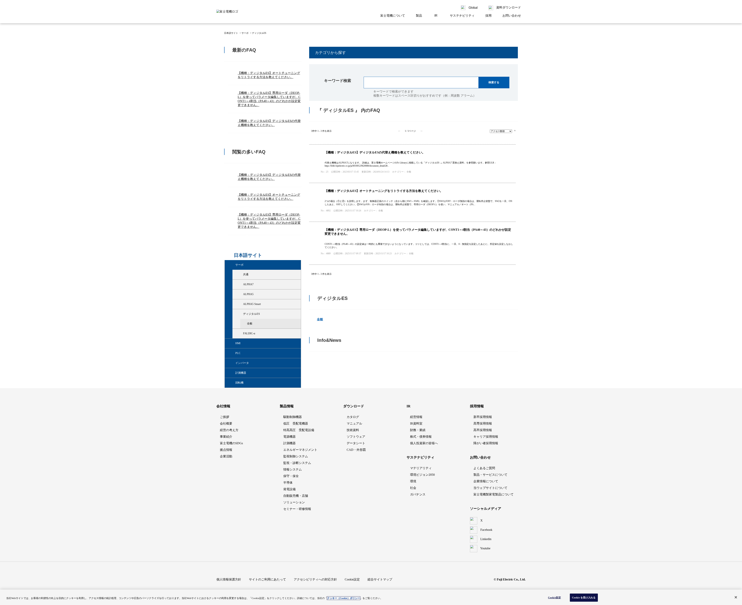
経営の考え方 (229, 430)
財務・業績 (417, 430)
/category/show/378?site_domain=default (232, 383)
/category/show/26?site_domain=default (239, 333)
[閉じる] (736, 597)
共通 (245, 274)
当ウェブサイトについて (490, 487)
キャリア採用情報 (485, 436)
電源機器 (289, 436)
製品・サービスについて (490, 474)
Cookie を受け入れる (584, 597)
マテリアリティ (421, 468)
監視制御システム (295, 456)
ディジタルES (251, 313)
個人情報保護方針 (228, 579)
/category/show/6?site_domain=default (232, 265)
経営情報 (416, 417)
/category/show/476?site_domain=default (232, 343)
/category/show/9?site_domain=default (239, 284)
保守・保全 (291, 476)
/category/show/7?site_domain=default (232, 353)
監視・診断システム (297, 463)
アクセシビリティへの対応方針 (315, 579)
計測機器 (240, 372)
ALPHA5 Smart (252, 304)
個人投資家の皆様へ (424, 443)
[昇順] (515, 130)
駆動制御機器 (292, 417)
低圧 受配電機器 (295, 423)
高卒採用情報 (482, 430)
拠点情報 (226, 449)
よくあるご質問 (484, 468)
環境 (413, 481)
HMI (238, 343)
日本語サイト (231, 33)
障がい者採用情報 (485, 443)
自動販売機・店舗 (295, 495)
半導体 (288, 482)
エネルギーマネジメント (300, 449)
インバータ (242, 363)
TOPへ (510, 375)
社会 (413, 487)
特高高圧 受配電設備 (298, 430)
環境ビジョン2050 (422, 474)
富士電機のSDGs (231, 443)
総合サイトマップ (380, 579)
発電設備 (289, 489)
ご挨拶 (224, 417)
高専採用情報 (482, 423)
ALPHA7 (248, 284)
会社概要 (226, 423)
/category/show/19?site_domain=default (239, 304)
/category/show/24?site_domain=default (239, 314)
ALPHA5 (248, 294)
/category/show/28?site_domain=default (239, 274)
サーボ (245, 33)
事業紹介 (226, 436)
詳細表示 (412, 164)
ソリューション (294, 502)
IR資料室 (416, 423)
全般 (249, 323)
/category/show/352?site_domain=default (232, 373)
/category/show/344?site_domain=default (232, 363)
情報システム (292, 469)
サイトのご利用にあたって (267, 579)
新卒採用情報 (482, 417)
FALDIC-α (249, 333)
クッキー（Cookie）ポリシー (343, 598)
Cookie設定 (554, 597)
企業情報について (485, 481)
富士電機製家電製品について (493, 494)
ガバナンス (417, 494)
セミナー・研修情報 (297, 509)
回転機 (239, 382)
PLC (237, 353)
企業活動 (226, 456)
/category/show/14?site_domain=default (239, 294)
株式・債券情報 (421, 436)
